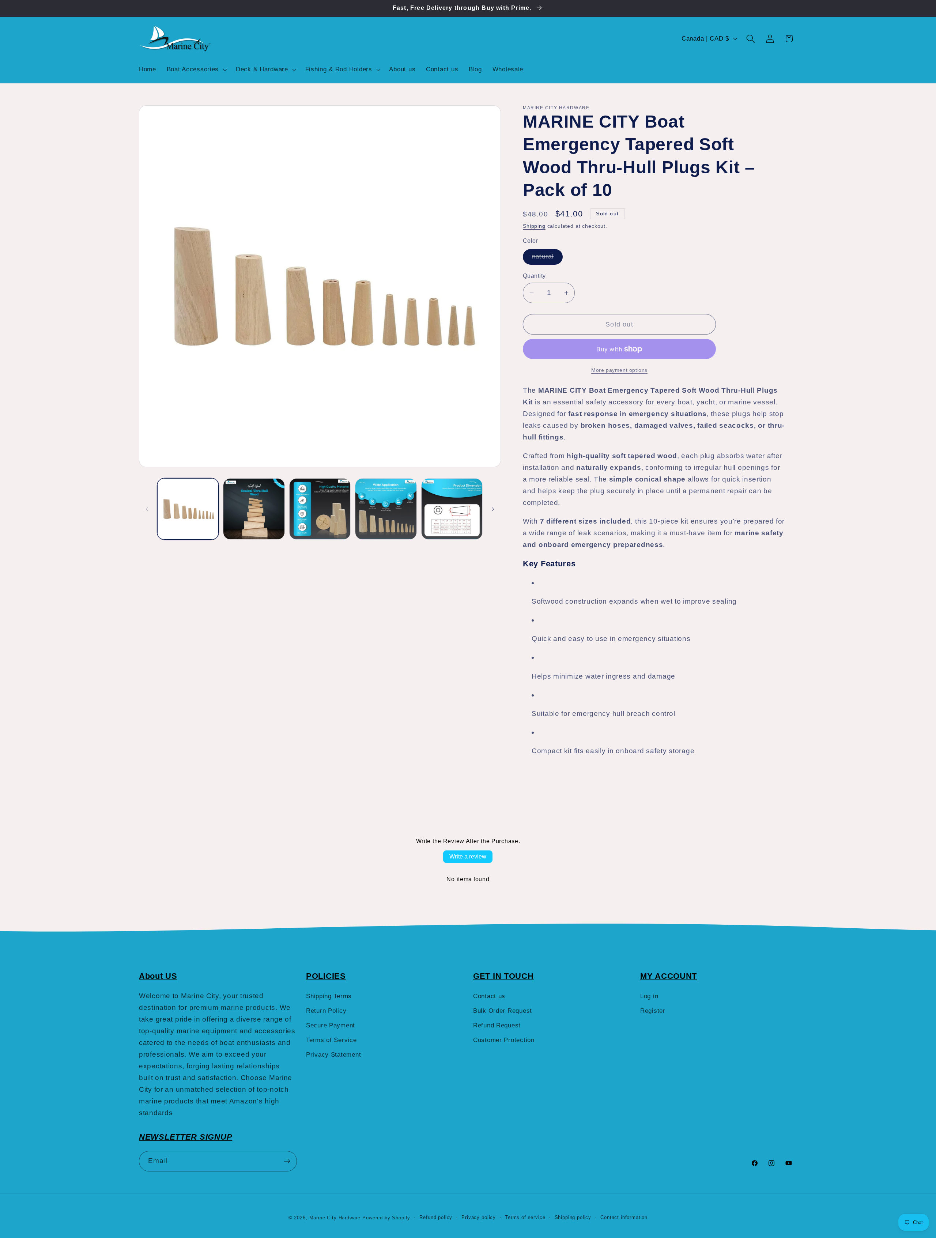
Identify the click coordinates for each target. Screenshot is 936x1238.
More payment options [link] (619, 370)
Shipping (534, 226)
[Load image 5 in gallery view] (452, 509)
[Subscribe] (287, 1161)
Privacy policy (478, 1217)
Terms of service (525, 1217)
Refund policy (435, 1217)
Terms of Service (331, 1040)
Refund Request (497, 1025)
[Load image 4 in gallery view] (385, 509)
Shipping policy (573, 1217)
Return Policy (326, 1010)
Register (652, 1010)
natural (547, 259)
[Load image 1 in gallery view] (188, 509)
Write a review (467, 856)
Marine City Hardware (335, 1217)
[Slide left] (147, 509)
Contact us (489, 996)
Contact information (624, 1217)
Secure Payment (330, 1025)
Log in (649, 996)
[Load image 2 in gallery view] (253, 509)
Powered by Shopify (386, 1217)
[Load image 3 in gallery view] (320, 509)
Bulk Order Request (502, 1010)
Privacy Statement (333, 1054)
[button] (195, 69)
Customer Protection (504, 1040)
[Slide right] (493, 509)
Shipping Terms (329, 996)
